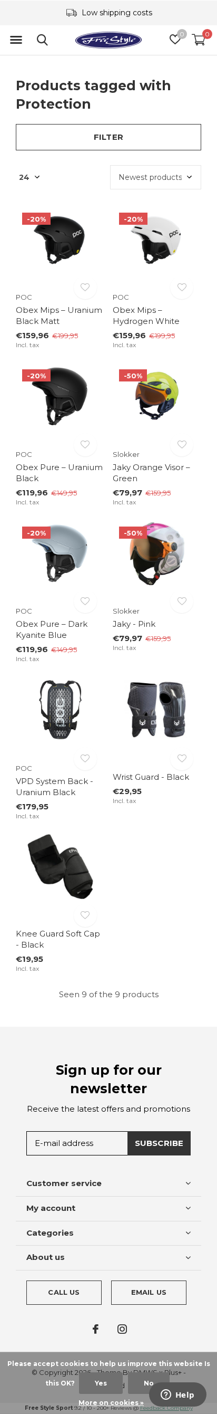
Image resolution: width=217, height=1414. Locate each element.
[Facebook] (95, 1329)
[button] (16, 40)
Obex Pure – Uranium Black (59, 472)
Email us (148, 1292)
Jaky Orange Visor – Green (151, 472)
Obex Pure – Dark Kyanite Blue (51, 629)
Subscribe (159, 1143)
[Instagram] (122, 1329)
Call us (64, 1292)
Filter (108, 137)
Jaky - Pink (134, 624)
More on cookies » (111, 1403)
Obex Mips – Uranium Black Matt (59, 315)
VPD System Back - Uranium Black (54, 786)
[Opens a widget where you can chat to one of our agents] (177, 1395)
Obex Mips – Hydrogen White (146, 315)
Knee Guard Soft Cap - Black (58, 939)
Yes (101, 1383)
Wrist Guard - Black (151, 777)
